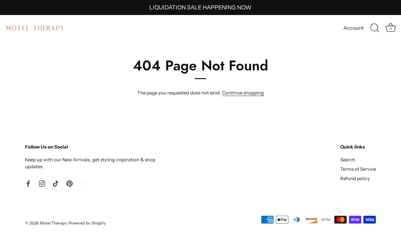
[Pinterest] (69, 183)
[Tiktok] (56, 183)
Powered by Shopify (87, 223)
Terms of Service (358, 169)
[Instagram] (42, 183)
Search (347, 160)
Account (353, 28)
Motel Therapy (53, 223)
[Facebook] (28, 183)
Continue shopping (243, 93)
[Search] (375, 28)
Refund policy (355, 178)
